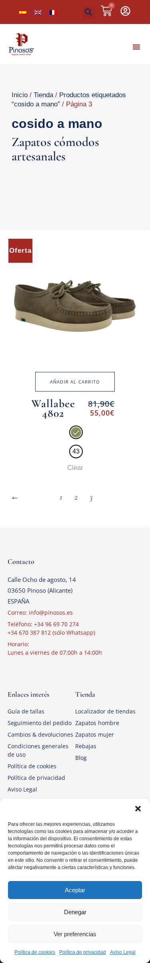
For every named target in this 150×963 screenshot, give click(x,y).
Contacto (21, 561)
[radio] (76, 432)
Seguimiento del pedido (40, 723)
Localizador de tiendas (105, 711)
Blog (81, 757)
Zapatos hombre (97, 723)
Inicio (20, 95)
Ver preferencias (75, 934)
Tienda (43, 95)
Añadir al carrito (75, 382)
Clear (75, 468)
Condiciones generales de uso (38, 750)
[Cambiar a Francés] (53, 12)
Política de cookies (34, 952)
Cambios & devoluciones (40, 734)
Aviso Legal (123, 952)
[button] (138, 809)
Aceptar (75, 890)
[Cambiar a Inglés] (38, 12)
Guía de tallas (26, 711)
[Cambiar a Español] (22, 12)
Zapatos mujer (94, 734)
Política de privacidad (82, 952)
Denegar (75, 912)
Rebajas (85, 746)
